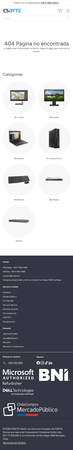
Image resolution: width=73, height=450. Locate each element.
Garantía (6, 342)
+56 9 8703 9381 (10, 334)
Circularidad (8, 301)
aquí (51, 48)
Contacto (7, 292)
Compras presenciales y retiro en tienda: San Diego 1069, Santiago (32, 280)
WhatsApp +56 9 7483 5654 (15, 267)
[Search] (67, 18)
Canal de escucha (10, 309)
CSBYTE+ (7, 317)
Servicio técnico (10, 305)
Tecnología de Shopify (14, 442)
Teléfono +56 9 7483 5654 (14, 272)
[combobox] (36, 18)
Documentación (9, 313)
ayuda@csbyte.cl (10, 338)
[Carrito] (60, 11)
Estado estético (9, 297)
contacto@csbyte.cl (11, 276)
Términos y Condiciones (13, 346)
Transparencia (9, 322)
